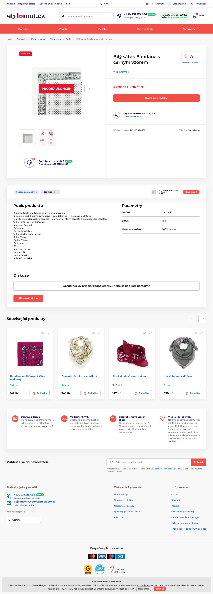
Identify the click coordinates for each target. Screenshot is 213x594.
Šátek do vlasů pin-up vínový (130, 376)
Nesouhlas (143, 589)
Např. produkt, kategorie (80, 16)
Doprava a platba (26, 3)
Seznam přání (179, 3)
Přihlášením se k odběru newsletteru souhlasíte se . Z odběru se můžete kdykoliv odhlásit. (154, 470)
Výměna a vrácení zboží (50, 3)
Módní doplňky (37, 39)
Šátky (69, 39)
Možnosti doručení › (132, 116)
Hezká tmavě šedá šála (178, 376)
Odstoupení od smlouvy (184, 523)
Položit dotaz (30, 298)
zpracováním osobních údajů (168, 469)
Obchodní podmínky (182, 511)
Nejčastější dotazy (124, 505)
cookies (129, 589)
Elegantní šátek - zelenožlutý (79, 376)
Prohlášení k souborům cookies (188, 528)
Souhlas (160, 589)
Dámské (21, 39)
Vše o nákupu (121, 494)
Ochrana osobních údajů (185, 517)
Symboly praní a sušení (127, 511)
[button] (88, 89)
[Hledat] (63, 16)
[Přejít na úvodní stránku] (26, 16)
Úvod (9, 39)
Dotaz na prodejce (156, 97)
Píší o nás (119, 517)
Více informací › (122, 71)
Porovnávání (157, 3)
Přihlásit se (201, 3)
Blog (67, 3)
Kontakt (11, 3)
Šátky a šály (55, 39)
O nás (174, 494)
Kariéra (175, 505)
